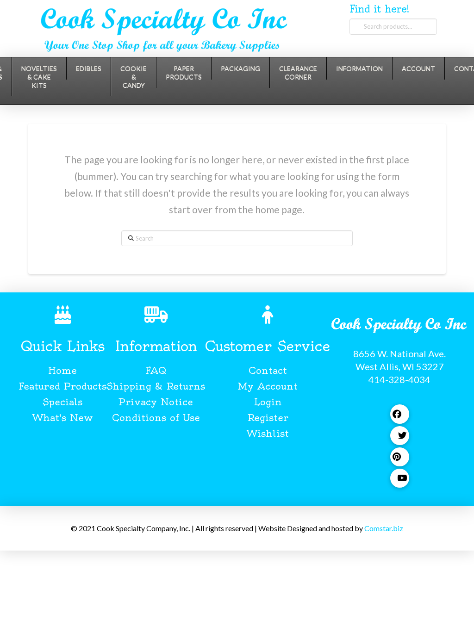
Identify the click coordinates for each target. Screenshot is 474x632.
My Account (267, 386)
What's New (62, 417)
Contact (268, 370)
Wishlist (268, 433)
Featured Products (62, 386)
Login (268, 402)
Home (62, 370)
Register (267, 417)
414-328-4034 (399, 379)
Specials (62, 402)
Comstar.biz (383, 528)
